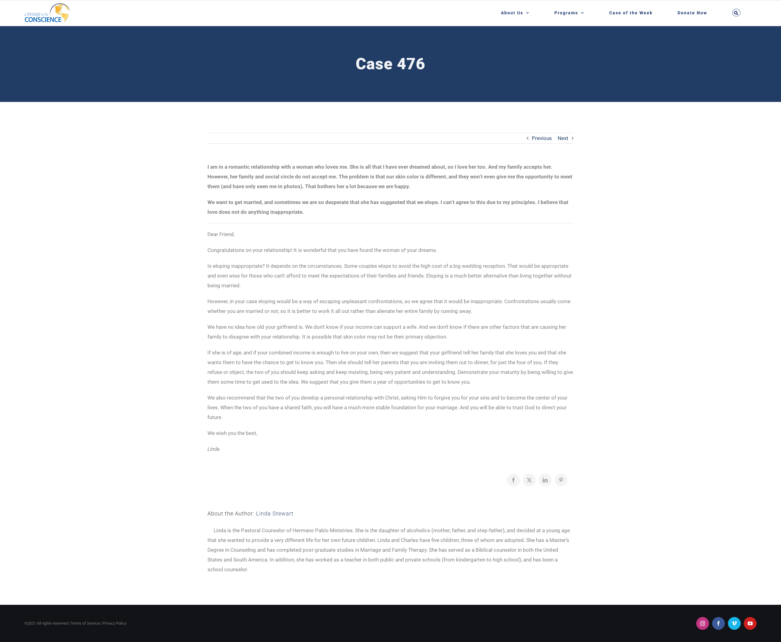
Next (563, 138)
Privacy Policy (114, 623)
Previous (542, 138)
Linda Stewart (274, 513)
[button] (736, 12)
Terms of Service (85, 623)
